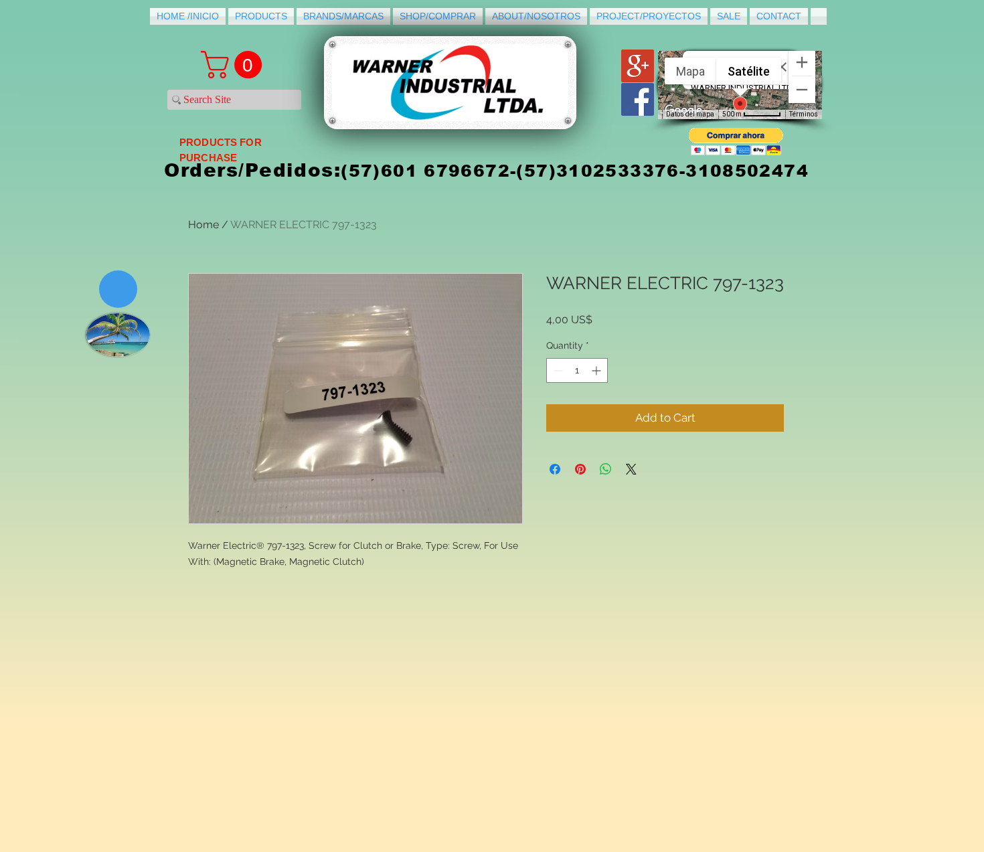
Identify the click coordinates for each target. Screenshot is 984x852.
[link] (234, 64)
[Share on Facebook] (555, 469)
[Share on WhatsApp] (606, 469)
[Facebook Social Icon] (637, 99)
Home (203, 224)
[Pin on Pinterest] (580, 469)
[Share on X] (631, 469)
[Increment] (597, 370)
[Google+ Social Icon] (637, 66)
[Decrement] (556, 370)
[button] (736, 141)
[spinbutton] (577, 370)
